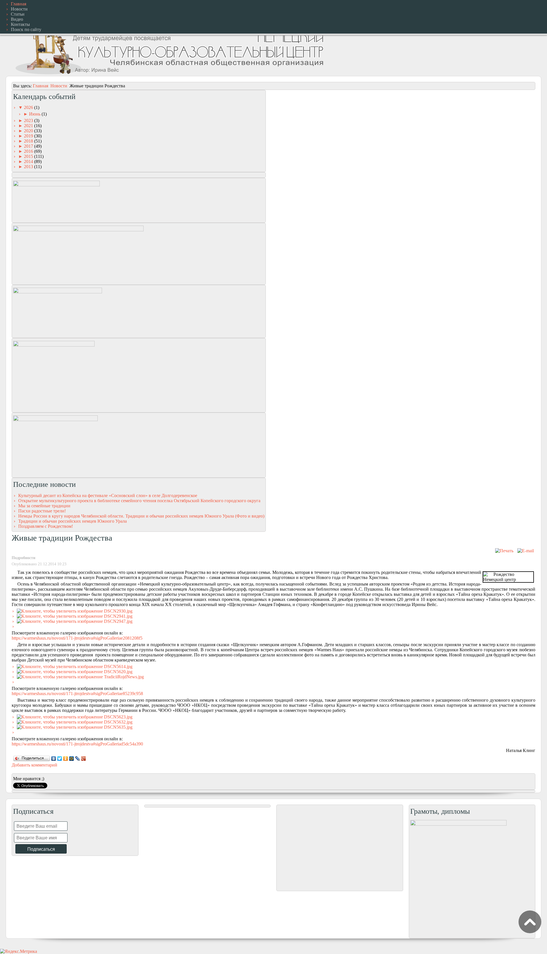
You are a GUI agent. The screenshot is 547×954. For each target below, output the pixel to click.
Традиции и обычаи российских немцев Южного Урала (72, 521)
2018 (29, 141)
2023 (29, 120)
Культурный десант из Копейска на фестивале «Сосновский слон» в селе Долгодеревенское (107, 495)
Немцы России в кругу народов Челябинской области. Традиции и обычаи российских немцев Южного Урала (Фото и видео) (141, 516)
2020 (29, 130)
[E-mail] (525, 550)
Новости (58, 85)
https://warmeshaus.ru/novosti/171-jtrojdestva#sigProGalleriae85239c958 (77, 693)
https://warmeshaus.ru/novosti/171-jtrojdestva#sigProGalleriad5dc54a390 (77, 743)
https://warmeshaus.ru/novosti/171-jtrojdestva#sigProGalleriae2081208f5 (77, 638)
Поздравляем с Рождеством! (45, 526)
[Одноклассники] (66, 758)
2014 (29, 161)
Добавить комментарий (34, 765)
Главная (40, 85)
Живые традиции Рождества (62, 537)
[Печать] (504, 550)
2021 (29, 125)
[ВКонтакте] (54, 758)
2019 (29, 135)
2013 (29, 166)
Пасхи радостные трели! (42, 510)
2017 (29, 146)
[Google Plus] (84, 758)
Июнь (35, 114)
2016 (29, 151)
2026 (29, 107)
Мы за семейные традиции (44, 505)
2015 (29, 156)
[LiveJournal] (78, 758)
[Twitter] (60, 758)
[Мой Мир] (72, 758)
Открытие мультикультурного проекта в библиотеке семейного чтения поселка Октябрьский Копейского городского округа (139, 500)
